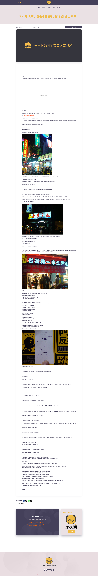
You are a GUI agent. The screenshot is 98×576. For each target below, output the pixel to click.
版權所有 (49, 574)
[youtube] (18, 2)
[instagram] (51, 570)
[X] (26, 501)
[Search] (81, 3)
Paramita (63, 574)
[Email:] (31, 501)
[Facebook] (23, 501)
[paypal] (53, 570)
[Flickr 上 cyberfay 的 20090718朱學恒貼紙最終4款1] (28, 115)
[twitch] (20, 2)
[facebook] (16, 2)
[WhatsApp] (29, 501)
